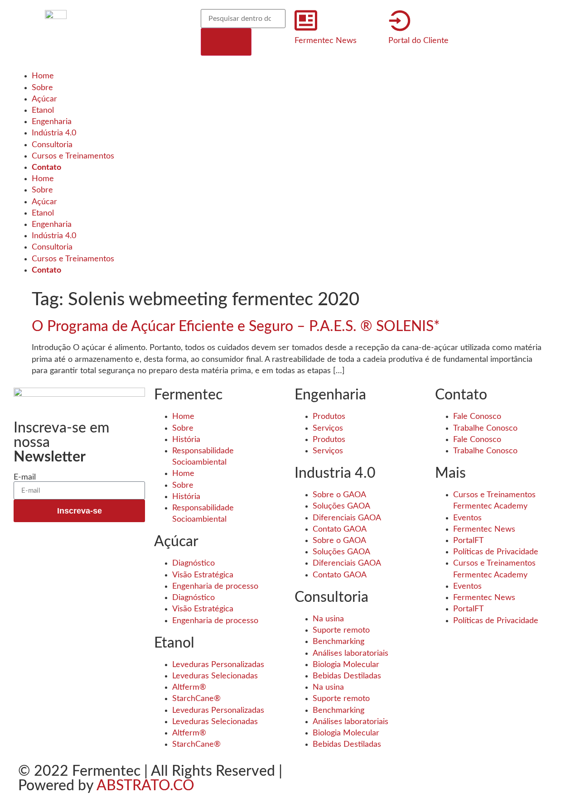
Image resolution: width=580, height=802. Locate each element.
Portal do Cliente (418, 41)
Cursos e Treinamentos (73, 156)
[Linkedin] (168, 20)
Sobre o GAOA (339, 495)
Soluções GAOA (341, 506)
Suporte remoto (341, 630)
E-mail (25, 477)
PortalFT (468, 541)
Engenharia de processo (215, 586)
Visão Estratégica (202, 575)
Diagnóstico (193, 563)
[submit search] (226, 42)
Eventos (467, 518)
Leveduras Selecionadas (215, 676)
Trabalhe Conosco (485, 428)
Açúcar (44, 99)
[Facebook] (118, 20)
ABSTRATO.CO (145, 785)
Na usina (328, 619)
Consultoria (52, 145)
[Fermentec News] (306, 20)
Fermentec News (326, 41)
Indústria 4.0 (54, 133)
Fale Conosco (477, 417)
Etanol (43, 110)
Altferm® (189, 687)
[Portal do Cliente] (399, 20)
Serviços (328, 428)
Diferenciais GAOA (347, 518)
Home (43, 76)
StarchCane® (196, 699)
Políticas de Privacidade (495, 552)
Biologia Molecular (346, 665)
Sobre (42, 88)
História (186, 440)
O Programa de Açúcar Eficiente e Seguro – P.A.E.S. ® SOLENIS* (236, 326)
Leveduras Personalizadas (218, 665)
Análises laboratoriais (350, 653)
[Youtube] (118, 46)
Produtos (329, 417)
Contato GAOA (340, 529)
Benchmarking (338, 642)
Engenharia (52, 122)
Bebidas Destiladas (347, 676)
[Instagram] (143, 20)
